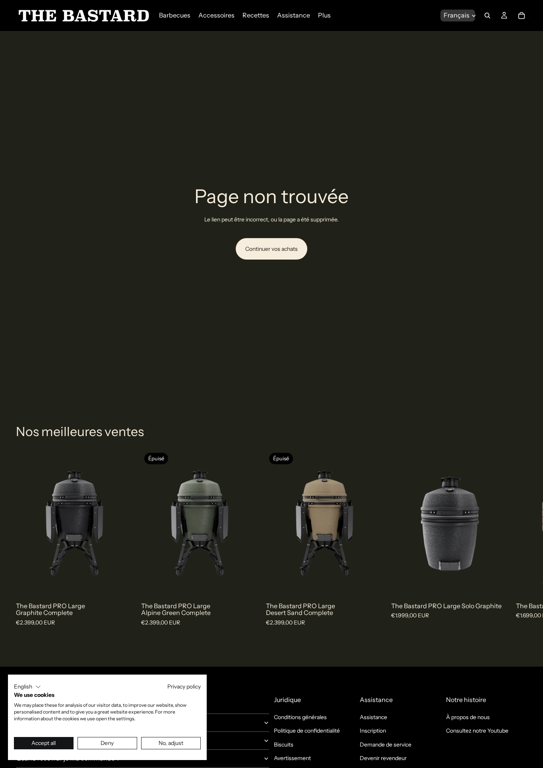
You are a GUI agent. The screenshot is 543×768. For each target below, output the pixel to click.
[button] (27, 687)
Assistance (373, 717)
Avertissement (292, 758)
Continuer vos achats (271, 248)
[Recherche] (487, 15)
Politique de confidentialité (307, 730)
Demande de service (385, 744)
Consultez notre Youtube (477, 730)
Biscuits (283, 744)
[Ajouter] (121, 584)
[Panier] (521, 15)
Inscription (373, 730)
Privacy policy (184, 686)
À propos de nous (468, 717)
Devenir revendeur (383, 758)
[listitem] (324, 15)
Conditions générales (300, 717)
